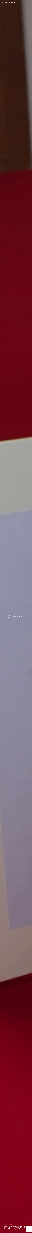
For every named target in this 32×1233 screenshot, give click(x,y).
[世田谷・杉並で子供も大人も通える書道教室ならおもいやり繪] (8, 3)
